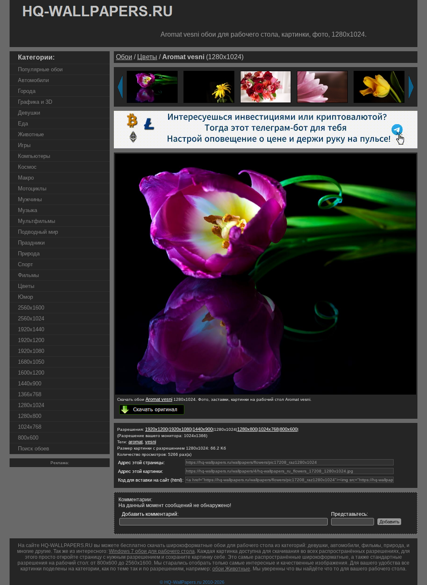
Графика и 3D (35, 102)
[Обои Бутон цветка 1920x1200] (379, 86)
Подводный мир (38, 232)
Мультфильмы (36, 221)
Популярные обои (40, 69)
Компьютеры (34, 156)
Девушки (29, 113)
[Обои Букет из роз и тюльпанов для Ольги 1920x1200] (265, 86)
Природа (29, 253)
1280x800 (29, 416)
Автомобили (33, 80)
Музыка (27, 210)
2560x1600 (31, 308)
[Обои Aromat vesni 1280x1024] (265, 392)
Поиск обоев (33, 448)
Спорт (25, 264)
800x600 (28, 438)
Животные (31, 134)
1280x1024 (31, 405)
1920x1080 (31, 351)
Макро (26, 178)
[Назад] (120, 87)
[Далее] (411, 87)
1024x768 (29, 427)
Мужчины (30, 199)
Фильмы (28, 275)
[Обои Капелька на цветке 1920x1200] (322, 86)
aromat (135, 441)
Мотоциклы (32, 188)
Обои (124, 56)
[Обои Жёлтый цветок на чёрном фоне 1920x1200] (209, 86)
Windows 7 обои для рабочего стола (152, 551)
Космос (27, 167)
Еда (23, 123)
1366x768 (29, 394)
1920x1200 (31, 340)
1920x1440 (31, 329)
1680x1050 (31, 362)
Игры (24, 145)
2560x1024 (31, 318)
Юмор (25, 297)
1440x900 (29, 383)
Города (26, 91)
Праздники (31, 243)
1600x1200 (31, 373)
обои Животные (231, 569)
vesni (150, 441)
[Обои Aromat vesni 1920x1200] (152, 86)
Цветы (26, 286)
